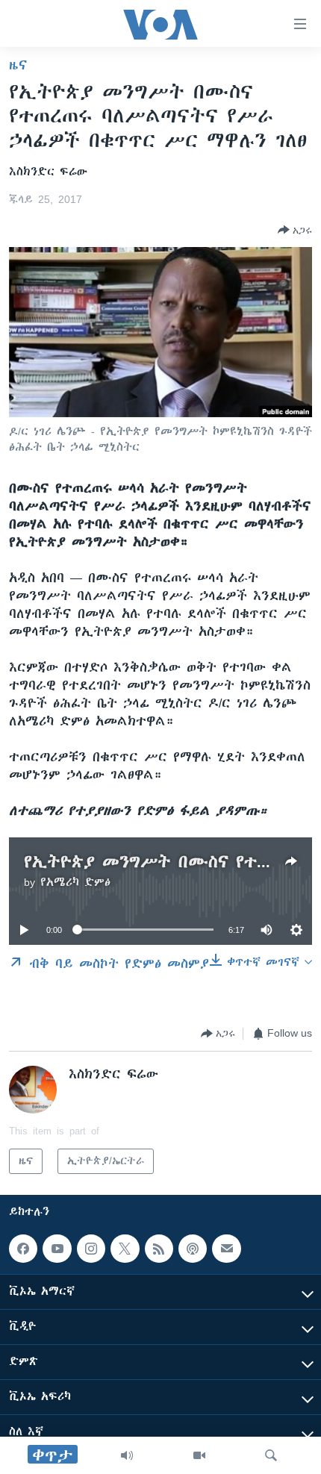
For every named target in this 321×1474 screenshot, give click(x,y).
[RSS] (159, 1248)
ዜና (18, 64)
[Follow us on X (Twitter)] (124, 1248)
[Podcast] (192, 1248)
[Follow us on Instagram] (91, 1248)
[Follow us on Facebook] (23, 1248)
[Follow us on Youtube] (57, 1248)
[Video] (199, 1455)
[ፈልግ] (271, 1455)
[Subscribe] (226, 1248)
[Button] (295, 230)
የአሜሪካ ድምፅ (75, 882)
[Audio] (127, 1455)
